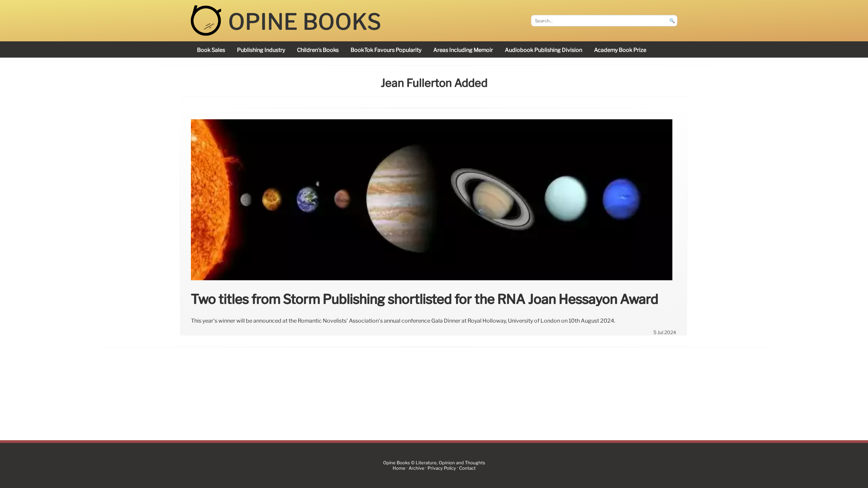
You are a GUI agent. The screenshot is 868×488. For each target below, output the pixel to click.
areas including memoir (463, 50)
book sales (211, 50)
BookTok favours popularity (386, 50)
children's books (318, 50)
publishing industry (261, 50)
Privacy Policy (442, 468)
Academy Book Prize (620, 50)
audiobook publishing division (543, 50)
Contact (467, 468)
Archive (417, 468)
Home (399, 468)
